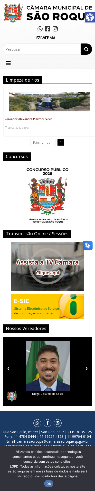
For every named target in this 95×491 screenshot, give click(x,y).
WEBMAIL (49, 38)
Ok (49, 484)
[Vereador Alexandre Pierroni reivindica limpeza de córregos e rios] (49, 95)
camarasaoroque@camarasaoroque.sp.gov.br (53, 441)
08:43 (18, 127)
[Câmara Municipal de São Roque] (47, 5)
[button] (90, 17)
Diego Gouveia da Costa (47, 393)
